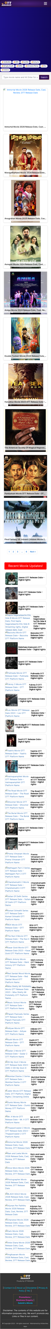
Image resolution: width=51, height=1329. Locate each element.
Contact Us (9, 1288)
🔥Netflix (19, 66)
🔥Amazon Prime (31, 66)
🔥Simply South (7, 66)
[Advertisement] (25, 33)
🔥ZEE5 (16, 62)
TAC (28, 1291)
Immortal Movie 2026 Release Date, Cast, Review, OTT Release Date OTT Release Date (26, 127)
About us (21, 1288)
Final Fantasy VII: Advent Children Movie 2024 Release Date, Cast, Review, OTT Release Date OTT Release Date (26, 539)
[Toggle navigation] (45, 3)
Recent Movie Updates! (25, 566)
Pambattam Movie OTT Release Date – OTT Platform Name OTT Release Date (26, 493)
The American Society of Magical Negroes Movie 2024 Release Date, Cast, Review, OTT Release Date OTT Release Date (26, 447)
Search (44, 77)
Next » (33, 552)
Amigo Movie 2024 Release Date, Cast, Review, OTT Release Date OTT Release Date (26, 310)
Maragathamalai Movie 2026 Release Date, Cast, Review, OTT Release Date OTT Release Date (26, 172)
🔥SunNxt (24, 62)
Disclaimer (32, 1288)
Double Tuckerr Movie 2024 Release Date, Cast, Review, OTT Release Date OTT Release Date (26, 356)
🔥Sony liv (35, 62)
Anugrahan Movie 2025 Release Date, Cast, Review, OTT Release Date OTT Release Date (26, 218)
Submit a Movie (25, 1303)
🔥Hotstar (5, 70)
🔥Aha (43, 66)
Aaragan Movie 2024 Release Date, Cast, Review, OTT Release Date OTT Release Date (26, 264)
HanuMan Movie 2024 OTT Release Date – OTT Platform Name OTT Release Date (26, 402)
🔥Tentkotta (6, 62)
